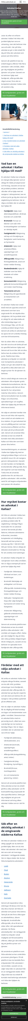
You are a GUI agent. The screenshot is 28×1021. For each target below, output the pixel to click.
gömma (6, 132)
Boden (6, 874)
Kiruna (6, 886)
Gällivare (7, 890)
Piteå (6, 870)
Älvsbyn (7, 878)
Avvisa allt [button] (14, 1017)
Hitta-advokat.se (8, 2)
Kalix (6, 894)
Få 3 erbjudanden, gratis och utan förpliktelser (12, 22)
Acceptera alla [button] (14, 1013)
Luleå (6, 866)
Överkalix (7, 898)
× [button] (26, 1000)
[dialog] (14, 1010)
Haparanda (8, 882)
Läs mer (11, 1010)
